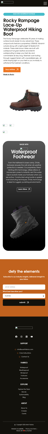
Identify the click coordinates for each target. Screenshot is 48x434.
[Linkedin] (27, 337)
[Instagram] (21, 337)
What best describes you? (13, 291)
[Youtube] (32, 337)
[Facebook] (16, 337)
